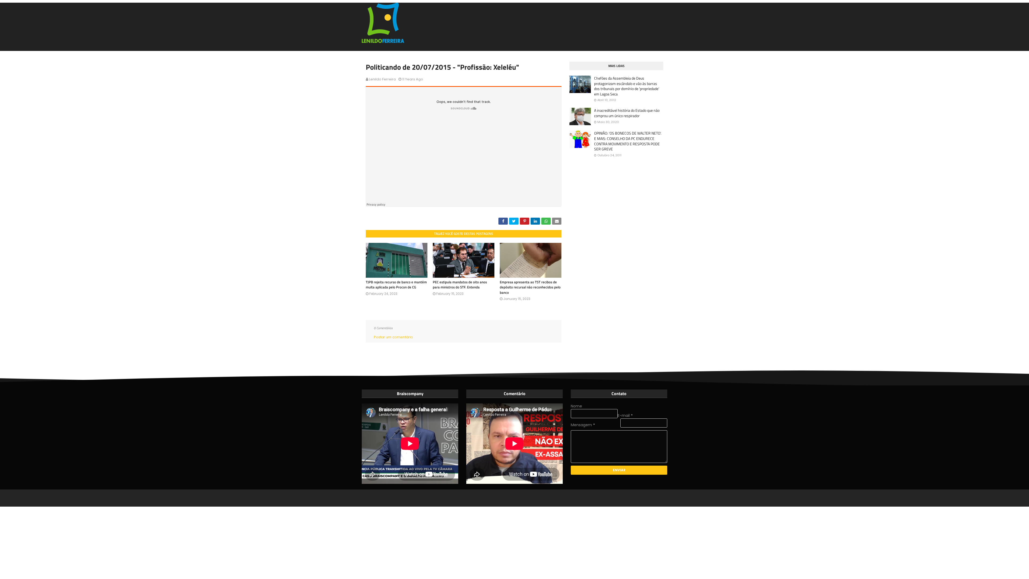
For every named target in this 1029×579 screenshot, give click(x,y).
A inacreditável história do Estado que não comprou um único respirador (626, 113)
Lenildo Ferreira (382, 79)
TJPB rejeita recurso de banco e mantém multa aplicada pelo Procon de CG (396, 284)
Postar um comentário (393, 337)
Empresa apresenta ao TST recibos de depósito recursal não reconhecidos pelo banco (530, 287)
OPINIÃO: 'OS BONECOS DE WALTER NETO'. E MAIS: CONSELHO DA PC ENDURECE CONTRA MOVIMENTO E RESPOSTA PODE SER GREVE (627, 141)
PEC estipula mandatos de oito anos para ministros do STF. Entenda (460, 284)
